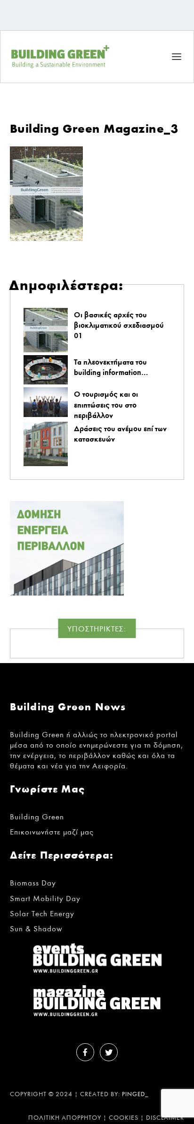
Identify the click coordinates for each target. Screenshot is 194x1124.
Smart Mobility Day (45, 898)
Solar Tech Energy (42, 913)
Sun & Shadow (36, 928)
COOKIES (123, 1118)
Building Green (37, 816)
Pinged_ (135, 1094)
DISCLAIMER (165, 1118)
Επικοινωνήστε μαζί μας (52, 831)
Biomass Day (33, 882)
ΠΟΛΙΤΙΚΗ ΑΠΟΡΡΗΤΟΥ (64, 1118)
